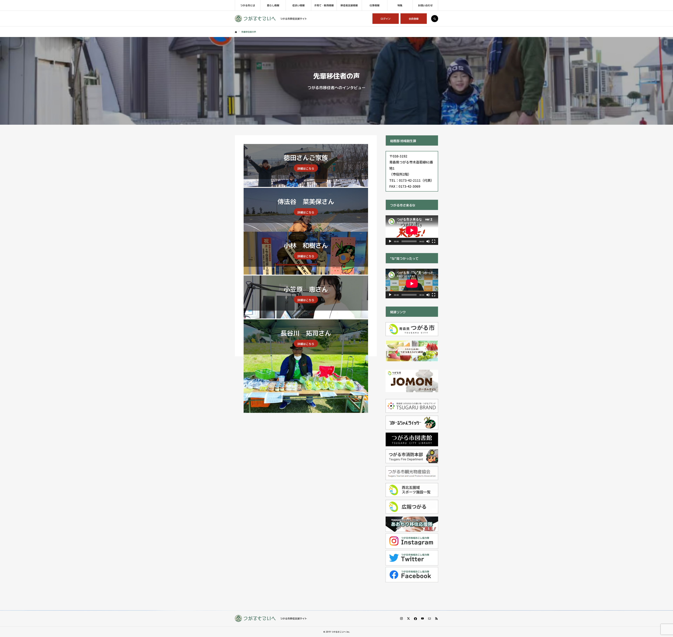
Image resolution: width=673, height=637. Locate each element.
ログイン (385, 18)
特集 (399, 5)
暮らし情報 (273, 5)
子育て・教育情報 (324, 5)
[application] (412, 230)
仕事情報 (374, 5)
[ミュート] (428, 241)
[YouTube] (422, 618)
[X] (408, 618)
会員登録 (414, 18)
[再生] (390, 241)
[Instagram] (401, 618)
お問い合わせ (425, 5)
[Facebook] (415, 618)
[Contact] (429, 618)
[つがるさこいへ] (255, 18)
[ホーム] (236, 32)
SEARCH (434, 18)
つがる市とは (247, 5)
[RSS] (436, 618)
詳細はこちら (305, 168)
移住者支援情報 (349, 5)
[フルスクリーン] (433, 241)
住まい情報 (298, 5)
